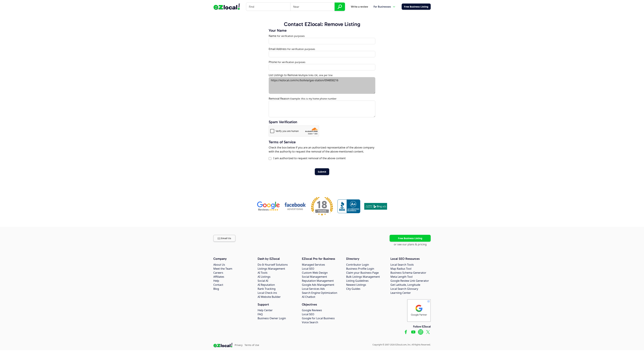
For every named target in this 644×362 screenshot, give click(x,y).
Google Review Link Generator (409, 281)
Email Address (278, 49)
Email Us (226, 238)
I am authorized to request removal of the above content (309, 158)
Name (272, 36)
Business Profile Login (360, 268)
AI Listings (264, 277)
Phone (273, 62)
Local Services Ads (313, 289)
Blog (216, 289)
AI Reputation (266, 285)
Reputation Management (318, 281)
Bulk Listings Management (363, 277)
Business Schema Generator (408, 273)
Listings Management (271, 268)
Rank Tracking (267, 289)
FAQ (260, 314)
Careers (218, 273)
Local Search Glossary (404, 289)
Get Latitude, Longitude (405, 285)
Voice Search (310, 322)
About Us (219, 264)
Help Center (265, 310)
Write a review (359, 6)
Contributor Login (357, 264)
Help (216, 281)
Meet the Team (222, 268)
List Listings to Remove (283, 75)
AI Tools (262, 273)
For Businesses (382, 6)
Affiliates (218, 277)
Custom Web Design (315, 273)
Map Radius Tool (400, 268)
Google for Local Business (318, 318)
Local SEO (308, 268)
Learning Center (400, 293)
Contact (218, 285)
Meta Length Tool (401, 277)
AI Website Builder (269, 297)
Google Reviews (312, 310)
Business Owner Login (272, 318)
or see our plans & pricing (410, 244)
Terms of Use (252, 345)
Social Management (314, 277)
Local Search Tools (402, 264)
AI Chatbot (308, 297)
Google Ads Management (318, 285)
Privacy (239, 345)
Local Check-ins (267, 293)
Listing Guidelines (357, 281)
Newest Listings (356, 285)
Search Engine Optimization (319, 293)
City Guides (353, 289)
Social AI (263, 281)
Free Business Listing (410, 238)
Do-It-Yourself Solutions (273, 264)
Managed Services (313, 264)
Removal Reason (279, 98)
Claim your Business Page (362, 273)
